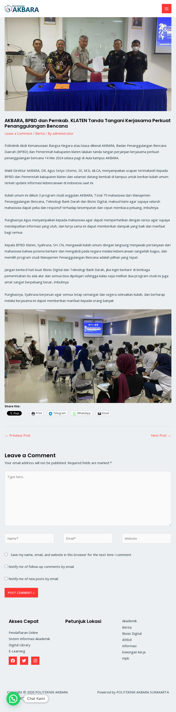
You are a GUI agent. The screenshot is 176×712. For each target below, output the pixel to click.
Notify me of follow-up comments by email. (41, 566)
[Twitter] (24, 661)
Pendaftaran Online (23, 632)
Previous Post (17, 435)
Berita (40, 133)
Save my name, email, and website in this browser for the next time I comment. (71, 554)
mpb (125, 658)
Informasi (129, 646)
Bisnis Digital (132, 633)
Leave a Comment (18, 133)
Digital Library (19, 645)
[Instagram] (35, 661)
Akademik (129, 621)
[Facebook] (13, 661)
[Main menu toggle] (166, 9)
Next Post (161, 435)
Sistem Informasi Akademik (29, 638)
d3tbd (127, 639)
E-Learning (17, 651)
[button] (13, 699)
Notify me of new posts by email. (33, 578)
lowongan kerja (134, 652)
